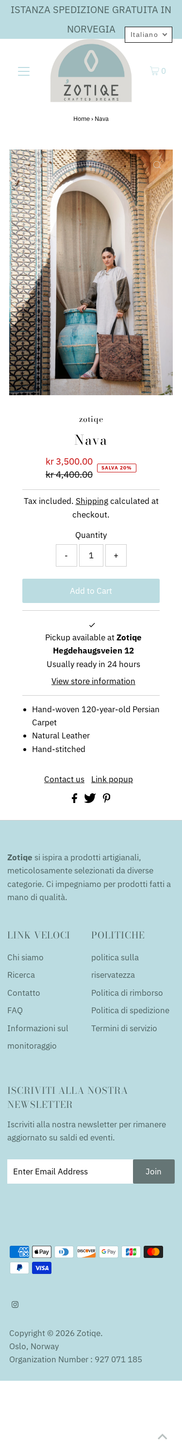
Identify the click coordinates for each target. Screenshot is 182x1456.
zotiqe (88, 1333)
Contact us (64, 779)
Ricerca (21, 975)
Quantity (91, 535)
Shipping (92, 501)
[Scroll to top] (162, 1436)
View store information (93, 681)
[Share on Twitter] (91, 800)
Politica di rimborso (127, 992)
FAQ (15, 1010)
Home (81, 119)
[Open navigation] (23, 71)
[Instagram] (15, 1305)
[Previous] (24, 165)
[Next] (48, 165)
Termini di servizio (124, 1028)
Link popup (112, 779)
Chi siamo (25, 957)
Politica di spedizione (130, 1010)
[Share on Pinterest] (107, 800)
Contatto (23, 992)
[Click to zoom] (157, 165)
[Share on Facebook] (75, 800)
